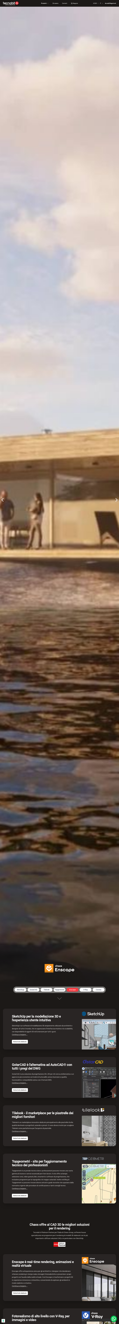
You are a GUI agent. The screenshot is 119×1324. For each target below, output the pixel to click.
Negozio (75, 3)
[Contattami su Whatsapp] (114, 1319)
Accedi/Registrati (110, 3)
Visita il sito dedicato (20, 1041)
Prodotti (44, 3)
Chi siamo (55, 3)
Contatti (64, 3)
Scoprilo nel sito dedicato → (59, 982)
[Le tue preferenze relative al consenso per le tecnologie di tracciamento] (3, 1321)
